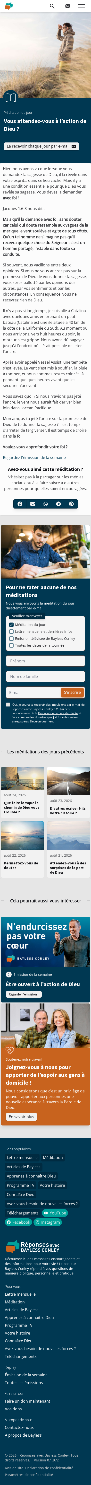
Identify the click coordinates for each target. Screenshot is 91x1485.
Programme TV (20, 1185)
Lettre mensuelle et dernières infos (43, 631)
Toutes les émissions (24, 1382)
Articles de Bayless (24, 1166)
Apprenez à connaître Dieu (31, 1176)
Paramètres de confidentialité (29, 1474)
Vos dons (13, 1409)
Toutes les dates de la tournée (39, 645)
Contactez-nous (19, 1427)
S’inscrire (72, 692)
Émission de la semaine (26, 1375)
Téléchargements (23, 1213)
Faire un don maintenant (27, 1401)
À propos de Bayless (23, 1435)
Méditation (53, 1157)
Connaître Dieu (20, 1194)
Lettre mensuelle (22, 1157)
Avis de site (14, 1468)
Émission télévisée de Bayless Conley (45, 638)
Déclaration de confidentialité (58, 713)
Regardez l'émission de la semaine (34, 457)
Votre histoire (52, 1185)
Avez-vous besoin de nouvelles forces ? (42, 1203)
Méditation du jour (30, 624)
